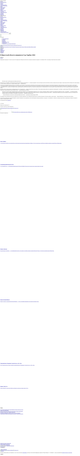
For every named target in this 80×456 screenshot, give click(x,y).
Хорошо (2, 454)
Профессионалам (3, 10)
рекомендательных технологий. (67, 452)
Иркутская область (3, 2)
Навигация (2, 14)
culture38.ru (9, 100)
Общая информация (3, 12)
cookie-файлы (24, 452)
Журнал (1, 24)
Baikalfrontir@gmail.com (10, 445)
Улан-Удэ (1, 3)
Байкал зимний (2, 7)
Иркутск (1, 1)
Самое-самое (2, 8)
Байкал (1, 6)
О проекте (2, 13)
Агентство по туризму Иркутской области (9, 43)
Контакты (3, 40)
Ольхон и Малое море (3, 5)
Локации (1, 443)
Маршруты (4, 444)
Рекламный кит (2, 446)
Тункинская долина (3, 19)
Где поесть (2, 11)
